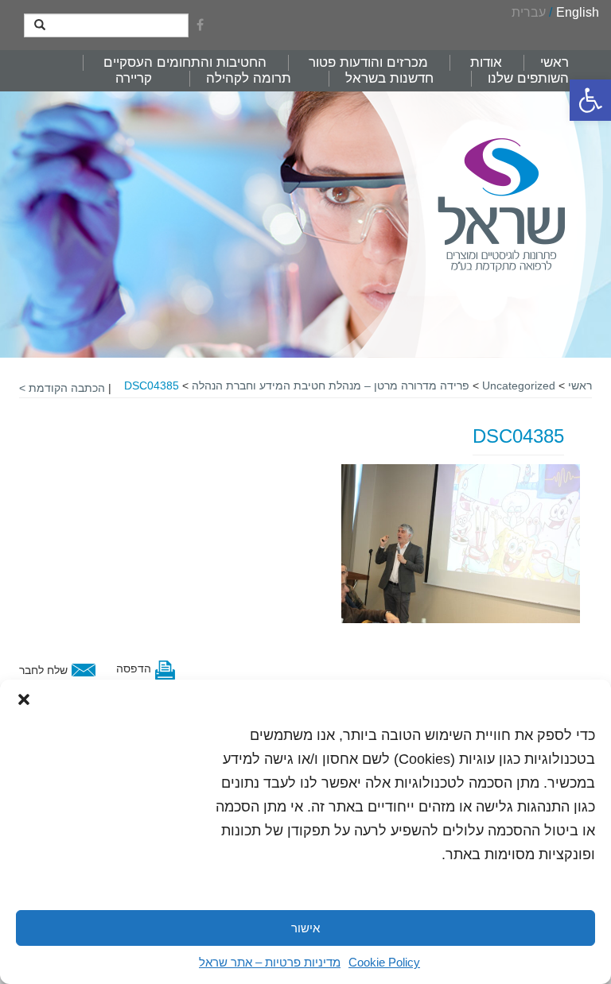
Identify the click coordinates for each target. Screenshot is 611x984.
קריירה (133, 78)
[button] (590, 100)
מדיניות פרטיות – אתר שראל (270, 962)
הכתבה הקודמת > (62, 388)
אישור (305, 928)
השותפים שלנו (528, 78)
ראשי (554, 62)
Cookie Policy (384, 962)
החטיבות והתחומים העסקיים (185, 62)
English (577, 12)
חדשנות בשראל (389, 78)
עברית (529, 12)
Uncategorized (518, 385)
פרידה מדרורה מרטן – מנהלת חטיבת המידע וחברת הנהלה (330, 385)
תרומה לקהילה (248, 78)
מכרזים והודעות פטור (368, 62)
